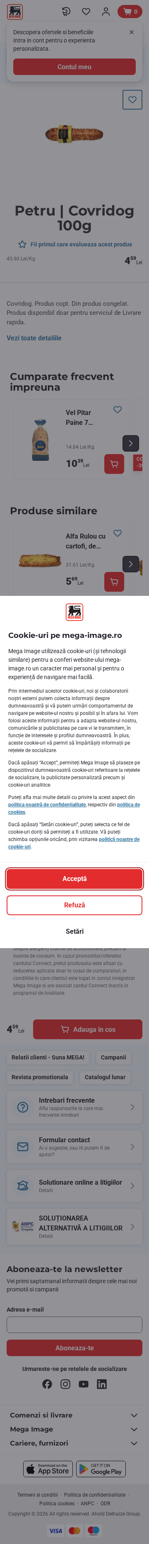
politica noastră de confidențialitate (47, 805)
